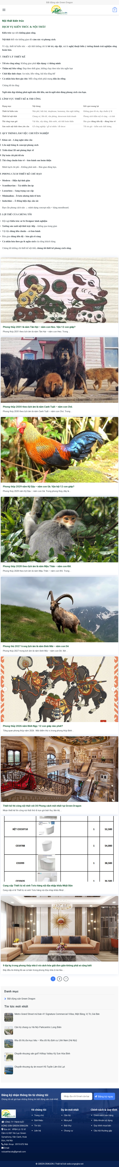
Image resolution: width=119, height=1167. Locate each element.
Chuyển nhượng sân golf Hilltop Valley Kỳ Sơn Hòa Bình (42, 1053)
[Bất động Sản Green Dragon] (59, 10)
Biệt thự (67, 1125)
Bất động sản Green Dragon (21, 998)
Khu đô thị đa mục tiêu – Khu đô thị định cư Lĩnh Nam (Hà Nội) (46, 1040)
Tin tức (37, 1125)
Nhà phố (68, 1120)
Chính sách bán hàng (103, 1115)
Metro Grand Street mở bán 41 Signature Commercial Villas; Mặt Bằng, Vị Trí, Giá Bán (57, 1014)
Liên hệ (37, 1130)
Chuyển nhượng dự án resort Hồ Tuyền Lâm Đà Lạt (40, 1066)
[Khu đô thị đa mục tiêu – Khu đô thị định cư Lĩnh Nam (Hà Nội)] (8, 1043)
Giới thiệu (38, 1120)
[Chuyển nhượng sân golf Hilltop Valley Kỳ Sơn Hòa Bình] (8, 1056)
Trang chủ (39, 1115)
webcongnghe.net (75, 1164)
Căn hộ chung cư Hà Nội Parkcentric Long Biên (38, 1027)
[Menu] (4, 9)
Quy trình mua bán (102, 1125)
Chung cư (68, 1130)
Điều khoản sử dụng (103, 1120)
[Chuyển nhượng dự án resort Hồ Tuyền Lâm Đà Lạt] (8, 1070)
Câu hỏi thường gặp (103, 1130)
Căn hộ (67, 1115)
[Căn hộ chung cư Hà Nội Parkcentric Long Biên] (8, 1030)
